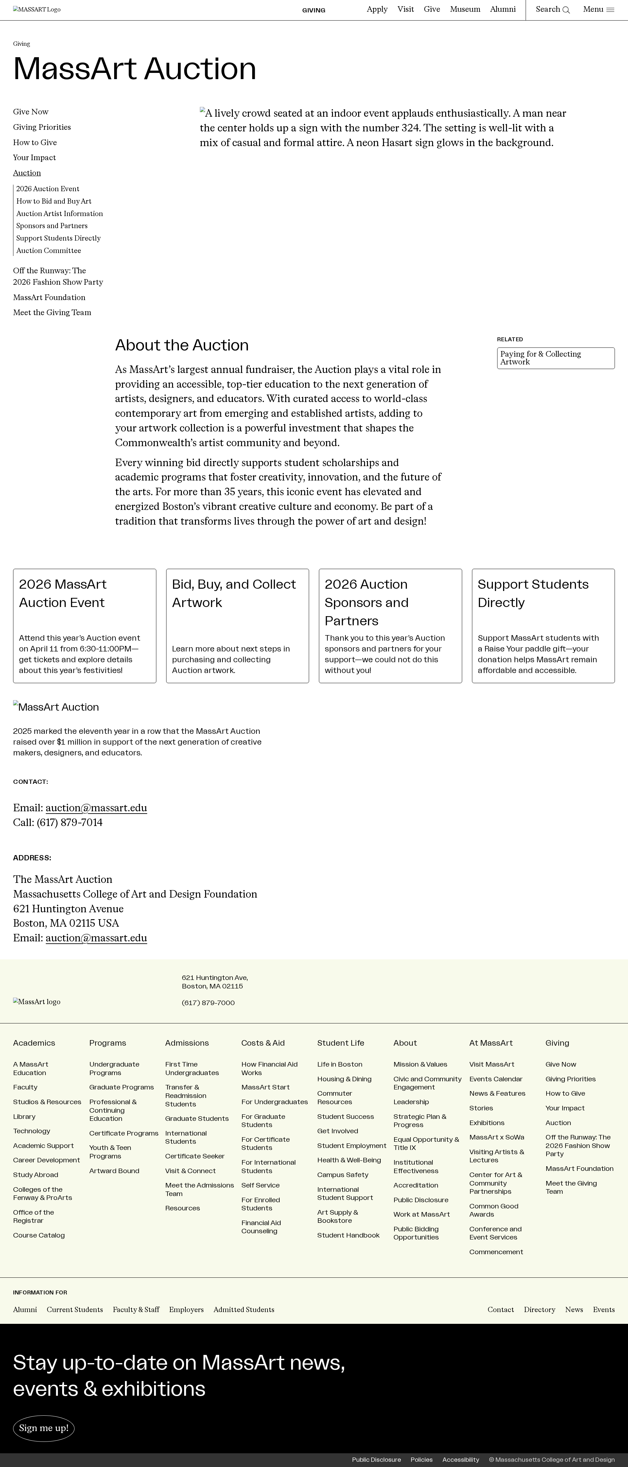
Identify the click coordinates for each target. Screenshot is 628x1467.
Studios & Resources (47, 1102)
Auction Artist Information (59, 214)
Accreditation (415, 1185)
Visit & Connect (190, 1171)
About (405, 1043)
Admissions (187, 1043)
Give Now (30, 112)
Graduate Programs (121, 1087)
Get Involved (337, 1131)
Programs (107, 1043)
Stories (481, 1108)
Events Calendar (496, 1079)
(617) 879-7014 (70, 823)
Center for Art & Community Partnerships (495, 1183)
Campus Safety (342, 1175)
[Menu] (598, 10)
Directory (539, 1310)
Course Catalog (39, 1235)
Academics (34, 1043)
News (574, 1310)
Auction (27, 173)
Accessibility (461, 1460)
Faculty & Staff (136, 1310)
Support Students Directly (58, 238)
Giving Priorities (42, 128)
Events (604, 1310)
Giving (21, 44)
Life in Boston (339, 1064)
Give (432, 10)
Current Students (75, 1310)
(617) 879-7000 (208, 1003)
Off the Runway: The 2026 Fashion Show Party (578, 1145)
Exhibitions (487, 1123)
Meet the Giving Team (52, 313)
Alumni (503, 10)
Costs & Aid (263, 1043)
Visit (406, 10)
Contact (501, 1310)
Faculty (25, 1087)
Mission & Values (420, 1064)
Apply (377, 10)
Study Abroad (35, 1175)
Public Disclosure (420, 1200)
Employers (186, 1310)
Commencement (496, 1252)
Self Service (260, 1185)
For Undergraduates (274, 1102)
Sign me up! (44, 1428)
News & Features (497, 1093)
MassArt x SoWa (496, 1137)
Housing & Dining (344, 1079)
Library (24, 1116)
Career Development (46, 1160)
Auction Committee (48, 251)
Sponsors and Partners (52, 226)
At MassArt (491, 1043)
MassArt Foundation (49, 298)
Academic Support (43, 1145)
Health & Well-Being (349, 1160)
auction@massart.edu (96, 808)
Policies (422, 1460)
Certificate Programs (124, 1133)
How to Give (35, 143)
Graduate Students (197, 1118)
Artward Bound (114, 1171)
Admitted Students (244, 1310)
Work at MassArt (421, 1214)
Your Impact (34, 158)
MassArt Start (265, 1087)
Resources (182, 1208)
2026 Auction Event (47, 189)
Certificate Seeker (195, 1156)
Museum (465, 10)
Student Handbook (348, 1235)
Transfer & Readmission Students (185, 1095)
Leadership (411, 1102)
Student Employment (352, 1145)
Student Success (345, 1116)
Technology (31, 1131)
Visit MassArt (492, 1064)
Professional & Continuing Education (113, 1110)
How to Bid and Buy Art (54, 201)
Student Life (340, 1043)
